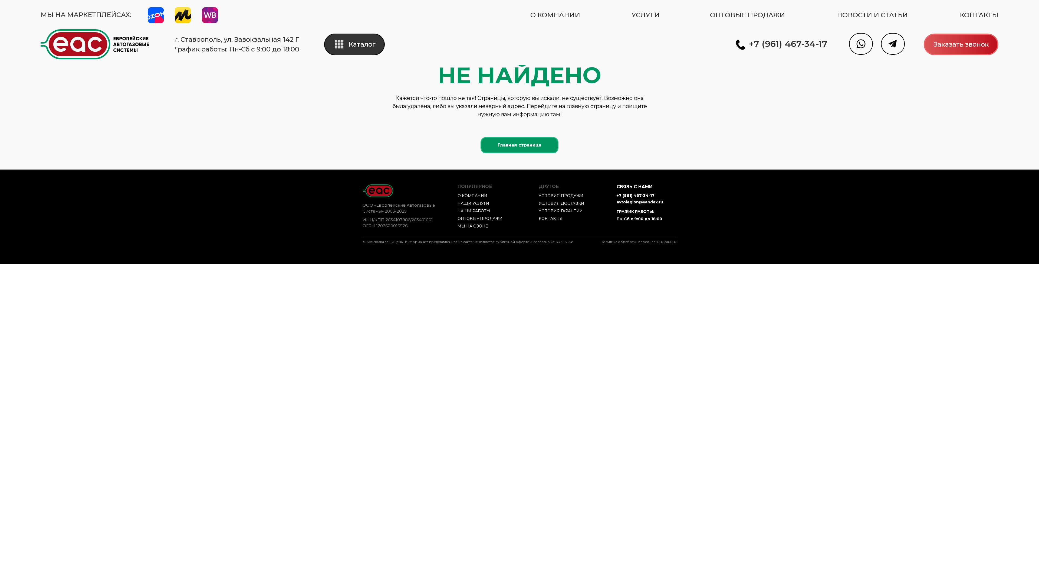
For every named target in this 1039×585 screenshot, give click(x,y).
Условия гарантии (561, 211)
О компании (472, 195)
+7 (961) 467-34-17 (636, 195)
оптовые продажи (480, 218)
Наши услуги (473, 203)
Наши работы (474, 211)
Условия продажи (561, 195)
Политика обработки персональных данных (638, 242)
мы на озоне (473, 226)
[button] (961, 44)
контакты (550, 218)
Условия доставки (561, 203)
